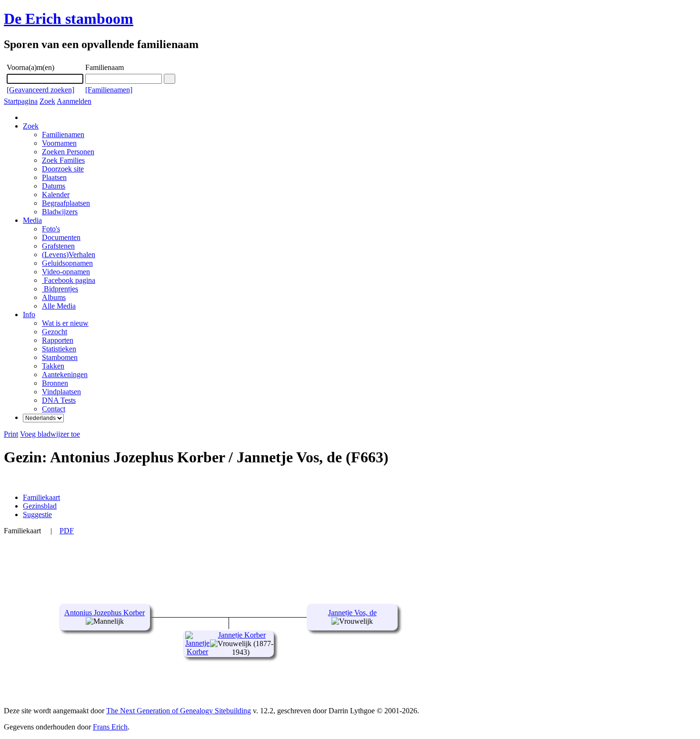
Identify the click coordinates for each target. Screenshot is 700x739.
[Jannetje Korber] (197, 652)
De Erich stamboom (68, 18)
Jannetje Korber (242, 635)
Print (11, 434)
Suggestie (37, 514)
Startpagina (21, 101)
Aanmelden (74, 101)
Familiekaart (41, 497)
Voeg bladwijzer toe (50, 434)
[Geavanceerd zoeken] (40, 90)
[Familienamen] (108, 90)
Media (32, 220)
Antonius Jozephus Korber (104, 613)
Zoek (47, 101)
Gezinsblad (40, 506)
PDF (67, 531)
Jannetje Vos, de (352, 613)
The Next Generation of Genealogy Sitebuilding (178, 711)
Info (29, 314)
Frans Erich (110, 727)
